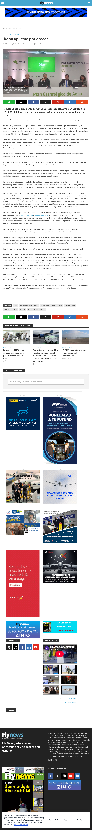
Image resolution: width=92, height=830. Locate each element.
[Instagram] (15, 647)
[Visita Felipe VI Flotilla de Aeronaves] (69, 669)
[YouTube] (36, 647)
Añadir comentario (26, 44)
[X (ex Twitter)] (9, 647)
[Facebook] (22, 647)
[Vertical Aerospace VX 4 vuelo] (69, 690)
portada (22, 309)
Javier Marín (45, 306)
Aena (5, 120)
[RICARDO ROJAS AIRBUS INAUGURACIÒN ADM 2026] (51, 669)
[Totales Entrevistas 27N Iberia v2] (51, 690)
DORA (36, 306)
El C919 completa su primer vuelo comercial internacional (74, 353)
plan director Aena (10, 309)
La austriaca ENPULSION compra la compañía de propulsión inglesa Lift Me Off (14, 354)
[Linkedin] (29, 647)
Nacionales (18, 35)
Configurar (81, 820)
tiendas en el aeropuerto (36, 309)
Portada (6, 28)
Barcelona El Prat (41, 215)
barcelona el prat (26, 306)
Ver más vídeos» (71, 703)
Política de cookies (21, 825)
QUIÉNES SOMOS (54, 760)
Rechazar (67, 820)
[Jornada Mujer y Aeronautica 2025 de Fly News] (69, 679)
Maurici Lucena (70, 306)
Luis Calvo (38, 44)
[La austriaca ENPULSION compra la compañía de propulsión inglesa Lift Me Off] (16, 337)
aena (15, 306)
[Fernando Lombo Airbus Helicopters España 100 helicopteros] (51, 679)
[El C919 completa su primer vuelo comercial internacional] (75, 337)
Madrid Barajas (27, 215)
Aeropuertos (8, 35)
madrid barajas (57, 306)
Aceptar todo (54, 820)
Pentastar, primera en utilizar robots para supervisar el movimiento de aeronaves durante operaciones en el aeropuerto (46, 355)
